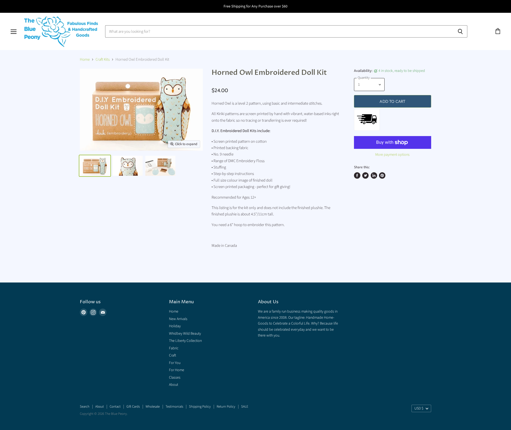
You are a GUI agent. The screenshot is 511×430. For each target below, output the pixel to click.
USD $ (418, 408)
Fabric (173, 348)
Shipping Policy (200, 406)
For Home (176, 370)
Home (85, 59)
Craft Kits (103, 59)
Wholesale (153, 406)
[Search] (460, 31)
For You (174, 363)
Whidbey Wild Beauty (185, 333)
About (173, 384)
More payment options (392, 155)
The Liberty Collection (185, 340)
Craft (172, 355)
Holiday (175, 326)
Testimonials (174, 406)
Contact (115, 406)
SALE (244, 406)
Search (84, 406)
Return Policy (226, 406)
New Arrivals (178, 319)
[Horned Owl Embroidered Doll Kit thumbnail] (94, 165)
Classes (174, 377)
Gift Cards (133, 406)
